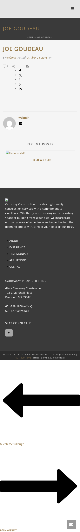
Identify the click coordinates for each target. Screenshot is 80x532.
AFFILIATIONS (18, 260)
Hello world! (40, 160)
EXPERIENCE (17, 247)
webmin (11, 57)
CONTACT (15, 266)
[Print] (29, 66)
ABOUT (13, 241)
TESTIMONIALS (19, 254)
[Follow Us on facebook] (9, 333)
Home (30, 37)
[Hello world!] (40, 153)
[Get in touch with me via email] (20, 124)
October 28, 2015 (37, 57)
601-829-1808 (14, 306)
